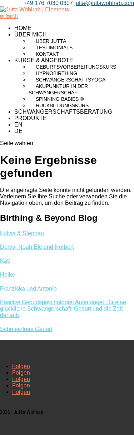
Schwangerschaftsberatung (63, 112)
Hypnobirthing (56, 73)
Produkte (30, 118)
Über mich (30, 34)
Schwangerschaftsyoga (70, 80)
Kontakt (47, 54)
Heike (7, 275)
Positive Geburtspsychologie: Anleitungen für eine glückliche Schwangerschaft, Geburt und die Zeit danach (63, 308)
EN (18, 125)
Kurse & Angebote (43, 60)
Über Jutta (51, 41)
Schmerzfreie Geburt (26, 329)
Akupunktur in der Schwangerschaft (58, 89)
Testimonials (54, 47)
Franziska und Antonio (28, 289)
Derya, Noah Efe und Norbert (37, 247)
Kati (5, 261)
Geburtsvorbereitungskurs (76, 67)
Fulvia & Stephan (22, 233)
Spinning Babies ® (60, 99)
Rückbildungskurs (62, 105)
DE (18, 131)
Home (22, 28)
